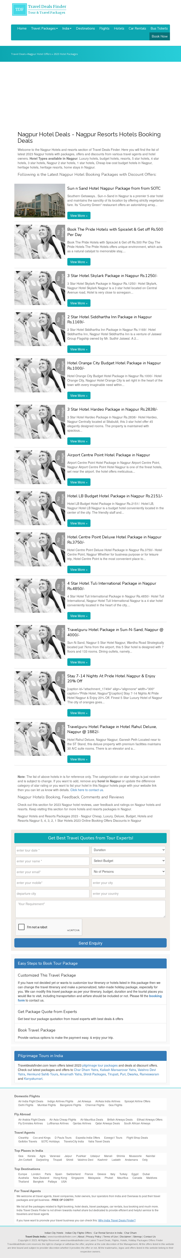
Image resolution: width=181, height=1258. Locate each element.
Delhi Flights (25, 1105)
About (81, 1236)
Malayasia (94, 1177)
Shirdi (69, 1159)
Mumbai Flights (47, 1105)
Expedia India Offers (88, 1137)
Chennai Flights (94, 1105)
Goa (20, 1156)
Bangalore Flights (70, 1105)
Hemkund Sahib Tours (42, 1074)
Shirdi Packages (94, 1074)
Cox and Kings (42, 1137)
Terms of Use (110, 1236)
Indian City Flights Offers (78, 1233)
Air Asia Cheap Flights (62, 1119)
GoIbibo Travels (27, 1141)
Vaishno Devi (85, 1159)
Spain (58, 1174)
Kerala (32, 1156)
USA (64, 1181)
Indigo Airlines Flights (60, 1101)
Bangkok (38, 1181)
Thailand (23, 1181)
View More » (79, 215)
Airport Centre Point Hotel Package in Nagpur (108, 455)
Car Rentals (137, 28)
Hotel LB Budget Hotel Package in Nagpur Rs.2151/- (115, 496)
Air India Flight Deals (30, 1101)
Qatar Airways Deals (107, 1123)
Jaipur (68, 1156)
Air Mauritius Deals (91, 1119)
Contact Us (150, 1236)
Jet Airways (84, 1101)
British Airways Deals (120, 1119)
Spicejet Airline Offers (137, 1101)
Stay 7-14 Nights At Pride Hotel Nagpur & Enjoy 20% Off (111, 678)
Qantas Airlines (82, 1123)
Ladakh (116, 1159)
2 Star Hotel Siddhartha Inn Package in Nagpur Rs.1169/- (109, 319)
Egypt (135, 1174)
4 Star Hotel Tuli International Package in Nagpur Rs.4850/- (111, 586)
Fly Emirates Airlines (30, 1123)
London (36, 1174)
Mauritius (122, 1177)
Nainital (150, 1156)
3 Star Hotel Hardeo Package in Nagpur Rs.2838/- (112, 409)
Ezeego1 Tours (113, 1137)
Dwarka (132, 1074)
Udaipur (95, 1156)
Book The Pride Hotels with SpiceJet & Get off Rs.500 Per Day (115, 232)
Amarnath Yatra (71, 1074)
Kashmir (102, 1159)
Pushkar (81, 1156)
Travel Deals (18, 54)
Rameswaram (149, 1074)
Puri (123, 1074)
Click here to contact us (86, 790)
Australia (23, 1177)
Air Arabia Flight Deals (31, 1119)
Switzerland (73, 1174)
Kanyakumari (33, 1078)
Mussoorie (135, 1156)
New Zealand (41, 1177)
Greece (101, 1174)
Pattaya (52, 1181)
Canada (137, 1177)
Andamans (131, 1159)
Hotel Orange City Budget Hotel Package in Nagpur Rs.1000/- (114, 365)
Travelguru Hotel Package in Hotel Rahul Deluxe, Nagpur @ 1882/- (112, 729)
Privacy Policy (93, 1236)
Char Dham (130, 1233)
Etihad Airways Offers (149, 1119)
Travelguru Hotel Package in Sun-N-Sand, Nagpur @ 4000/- (115, 632)
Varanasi (55, 1156)
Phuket (109, 1177)
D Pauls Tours (63, 1137)
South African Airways (137, 1123)
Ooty (145, 1159)
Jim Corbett (25, 1159)
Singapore (77, 1177)
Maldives (151, 1177)
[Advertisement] (90, 95)
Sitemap (137, 1236)
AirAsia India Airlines (107, 1101)
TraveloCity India (74, 1141)
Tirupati (113, 1074)
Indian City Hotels (54, 1233)
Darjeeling (42, 1159)
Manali (108, 1156)
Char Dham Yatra (86, 1069)
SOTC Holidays (50, 1141)
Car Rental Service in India (108, 1233)
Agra (42, 1156)
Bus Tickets (159, 28)
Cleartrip (23, 1137)
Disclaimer (125, 1236)
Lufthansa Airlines (58, 1123)
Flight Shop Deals (137, 1137)
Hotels (119, 28)
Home (22, 28)
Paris (48, 1174)
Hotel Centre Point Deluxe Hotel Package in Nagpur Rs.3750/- (114, 539)
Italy (112, 1174)
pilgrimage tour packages (100, 1065)
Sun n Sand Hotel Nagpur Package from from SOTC (114, 188)
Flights (104, 28)
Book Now (160, 36)
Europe (22, 1174)
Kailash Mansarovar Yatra (118, 1069)
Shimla (121, 1156)
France (89, 1174)
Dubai (146, 1174)
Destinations (85, 28)
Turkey (123, 1174)
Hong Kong (60, 1177)
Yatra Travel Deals (99, 1141)
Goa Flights (115, 1105)
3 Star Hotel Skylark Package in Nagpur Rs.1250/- (112, 275)
